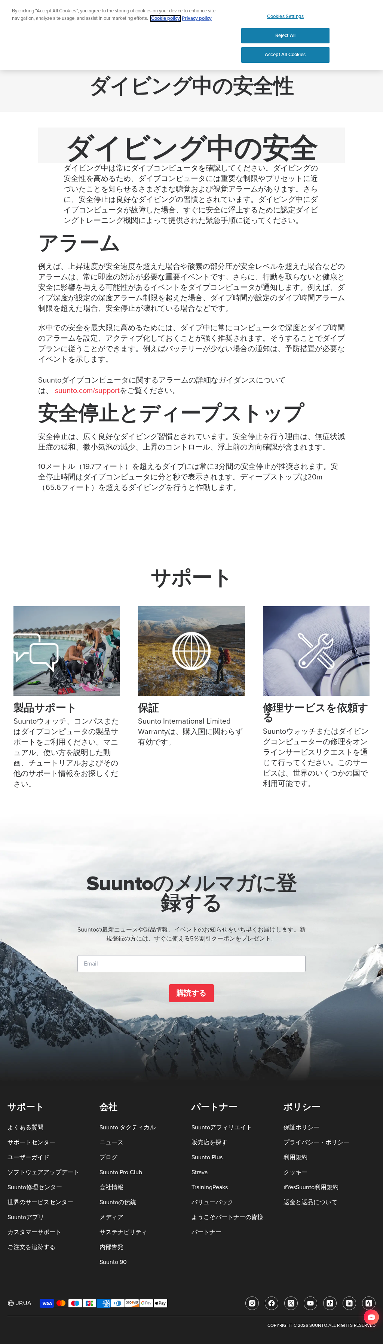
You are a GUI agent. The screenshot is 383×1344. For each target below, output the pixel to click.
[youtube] (310, 1303)
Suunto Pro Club (120, 1172)
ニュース (111, 1142)
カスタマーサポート (34, 1232)
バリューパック (212, 1202)
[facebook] (271, 1303)
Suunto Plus (207, 1157)
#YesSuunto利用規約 (311, 1187)
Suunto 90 (113, 1262)
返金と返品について (310, 1202)
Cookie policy (165, 18)
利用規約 (295, 1157)
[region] (191, 35)
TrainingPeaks (210, 1187)
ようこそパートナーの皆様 (227, 1217)
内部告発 (111, 1247)
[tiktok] (330, 1303)
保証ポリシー (301, 1127)
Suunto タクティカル (127, 1127)
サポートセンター (31, 1142)
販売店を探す (209, 1142)
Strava (200, 1172)
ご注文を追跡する (31, 1247)
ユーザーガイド (28, 1157)
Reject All (285, 36)
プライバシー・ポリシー (316, 1142)
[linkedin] (349, 1303)
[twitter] (291, 1303)
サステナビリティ (123, 1232)
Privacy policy (197, 18)
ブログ (108, 1157)
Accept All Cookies (285, 55)
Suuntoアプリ (25, 1217)
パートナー (206, 1232)
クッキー (295, 1172)
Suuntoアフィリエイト (222, 1127)
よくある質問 (25, 1127)
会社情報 (111, 1187)
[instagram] (252, 1303)
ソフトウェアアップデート (43, 1172)
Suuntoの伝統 (117, 1202)
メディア (111, 1217)
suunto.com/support (87, 391)
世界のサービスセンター (40, 1202)
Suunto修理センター (34, 1187)
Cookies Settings (285, 16)
